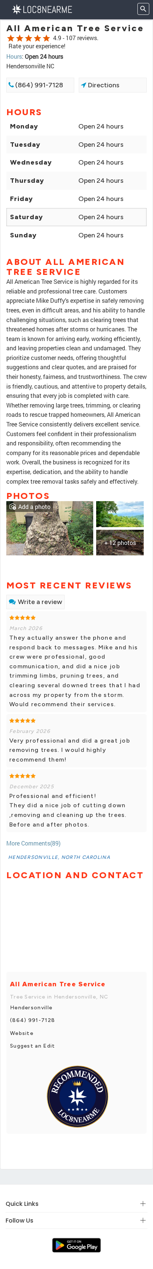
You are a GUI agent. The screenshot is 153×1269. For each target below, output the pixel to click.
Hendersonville (31, 1008)
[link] (49, 527)
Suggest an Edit (32, 1046)
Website (21, 1033)
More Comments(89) (33, 843)
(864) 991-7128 (38, 85)
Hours (14, 56)
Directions (102, 85)
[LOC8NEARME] (41, 9)
